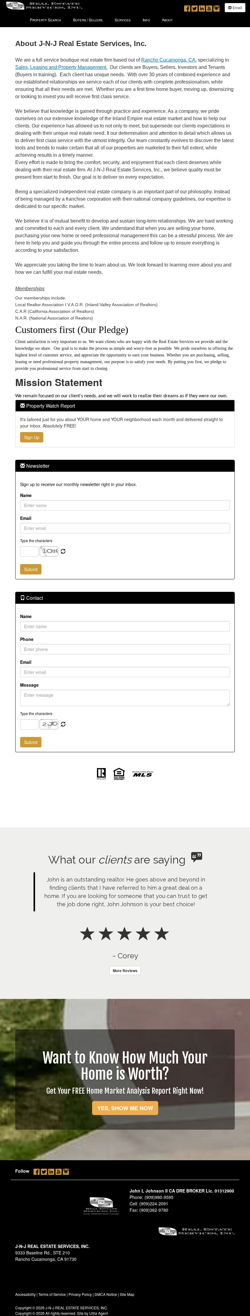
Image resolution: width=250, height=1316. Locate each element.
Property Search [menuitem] (45, 19)
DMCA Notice (106, 1294)
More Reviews (125, 970)
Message (29, 685)
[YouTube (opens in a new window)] (209, 7)
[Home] (44, 5)
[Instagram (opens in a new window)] (216, 7)
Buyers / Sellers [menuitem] (87, 19)
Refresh (63, 551)
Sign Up (31, 437)
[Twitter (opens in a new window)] (194, 7)
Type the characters (36, 540)
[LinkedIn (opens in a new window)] (201, 7)
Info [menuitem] (146, 19)
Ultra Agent (98, 1313)
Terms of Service (52, 1294)
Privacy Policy (80, 1294)
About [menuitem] (167, 19)
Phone (27, 639)
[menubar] (101, 19)
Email (237, 7)
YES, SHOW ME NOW (125, 1108)
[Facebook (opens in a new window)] (187, 7)
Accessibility (25, 1294)
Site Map (127, 1294)
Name (26, 495)
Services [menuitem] (122, 19)
